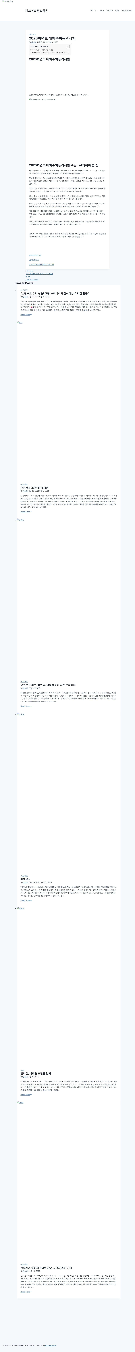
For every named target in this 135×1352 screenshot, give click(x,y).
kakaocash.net (35, 255)
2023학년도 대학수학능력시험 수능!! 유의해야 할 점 (50, 52)
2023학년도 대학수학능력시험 (42, 50)
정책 (117, 10)
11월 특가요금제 (32, 278)
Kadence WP (50, 1345)
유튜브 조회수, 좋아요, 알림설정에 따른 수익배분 (48, 684)
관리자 (33, 42)
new (22, 1070)
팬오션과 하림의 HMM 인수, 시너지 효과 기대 (46, 1267)
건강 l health (126, 10)
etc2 (102, 10)
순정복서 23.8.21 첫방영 (35, 487)
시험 (51, 264)
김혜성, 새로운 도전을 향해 (36, 1073)
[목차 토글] (66, 46)
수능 (47, 264)
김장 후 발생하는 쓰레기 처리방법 (39, 272)
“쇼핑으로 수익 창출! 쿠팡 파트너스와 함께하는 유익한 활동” (55, 293)
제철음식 (26, 879)
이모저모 (109, 10)
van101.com (34, 260)
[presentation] (69, 400)
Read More (26, 315)
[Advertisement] (67, 77)
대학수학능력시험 (37, 264)
